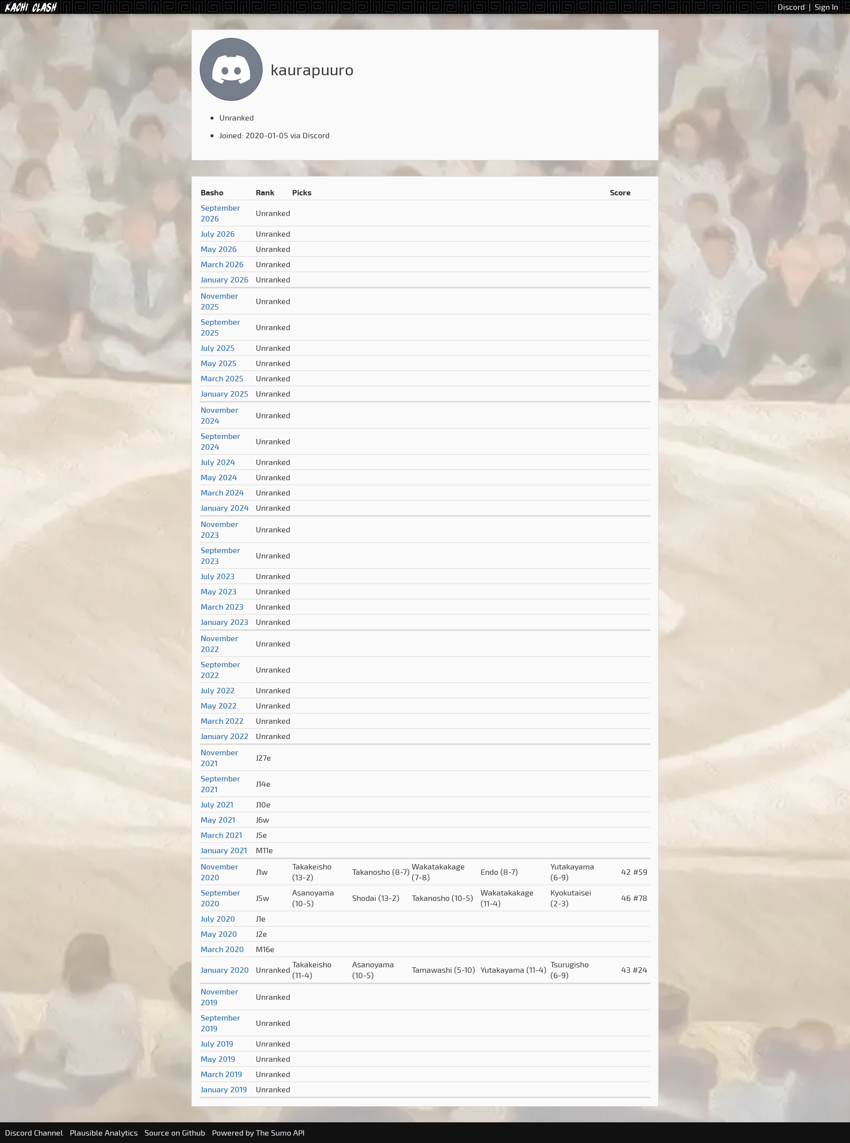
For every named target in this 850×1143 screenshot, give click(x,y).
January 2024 (225, 507)
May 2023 (219, 591)
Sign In (826, 6)
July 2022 (218, 690)
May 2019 (218, 1058)
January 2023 (224, 622)
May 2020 (219, 933)
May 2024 (219, 477)
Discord (791, 6)
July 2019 (217, 1043)
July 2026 (218, 233)
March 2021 (221, 835)
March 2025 (222, 378)
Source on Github (175, 1132)
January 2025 (224, 393)
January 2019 (224, 1089)
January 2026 (224, 279)
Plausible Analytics (104, 1132)
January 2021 (224, 850)
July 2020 (218, 918)
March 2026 (222, 264)
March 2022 (222, 720)
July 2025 (218, 347)
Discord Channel (34, 1132)
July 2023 (218, 576)
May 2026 (219, 249)
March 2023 (222, 606)
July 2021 (217, 804)
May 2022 (219, 705)
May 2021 (218, 819)
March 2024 (222, 492)
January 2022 (224, 736)
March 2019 (221, 1074)
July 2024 (218, 462)
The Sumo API (280, 1132)
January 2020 (225, 969)
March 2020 (222, 949)
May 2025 (219, 363)
